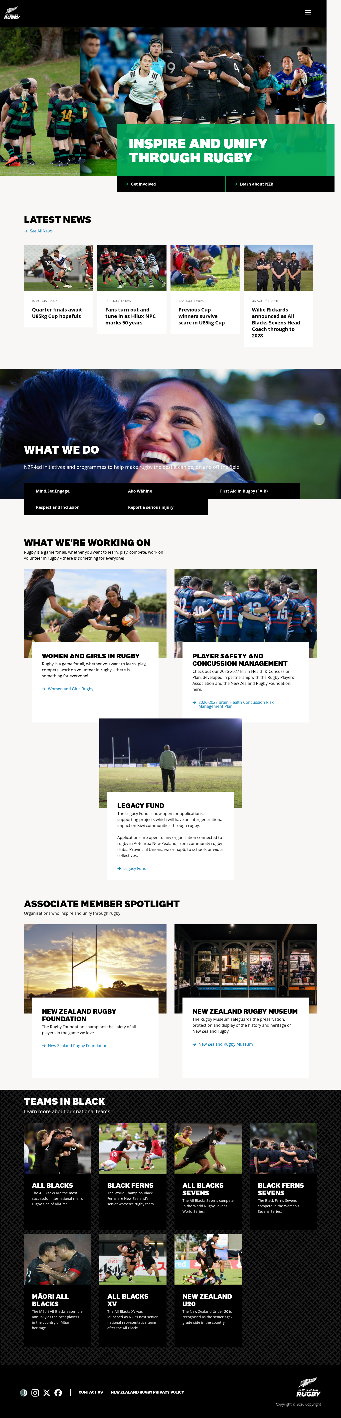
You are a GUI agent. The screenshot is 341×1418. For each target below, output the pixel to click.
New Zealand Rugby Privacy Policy (147, 1392)
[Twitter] (46, 1393)
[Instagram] (35, 1393)
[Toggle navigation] (310, 13)
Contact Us (91, 1392)
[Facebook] (58, 1393)
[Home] (308, 1387)
